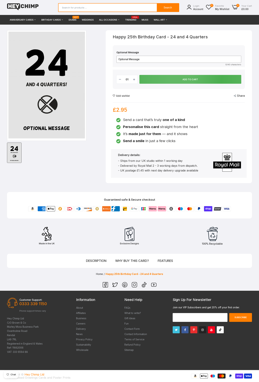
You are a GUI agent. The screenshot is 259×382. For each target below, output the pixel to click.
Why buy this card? (132, 261)
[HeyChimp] (23, 7)
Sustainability (83, 344)
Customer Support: (30, 299)
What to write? (132, 312)
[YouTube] (153, 286)
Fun (126, 323)
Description (96, 261)
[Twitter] (115, 286)
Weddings (88, 19)
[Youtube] (211, 329)
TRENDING (130, 18)
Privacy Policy (84, 339)
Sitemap (129, 349)
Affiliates (81, 312)
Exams (72, 18)
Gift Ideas (129, 318)
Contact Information (135, 334)
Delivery (81, 328)
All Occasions (108, 19)
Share (241, 95)
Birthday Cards (51, 19)
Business (81, 318)
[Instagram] (135, 286)
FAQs (127, 307)
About (79, 307)
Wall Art (159, 19)
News (79, 334)
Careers (80, 323)
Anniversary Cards (22, 19)
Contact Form (132, 328)
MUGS (145, 19)
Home (99, 273)
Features (165, 261)
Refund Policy (132, 344)
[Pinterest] (125, 286)
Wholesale (82, 349)
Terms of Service (134, 339)
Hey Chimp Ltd (34, 374)
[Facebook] (106, 286)
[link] (252, 356)
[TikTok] (144, 286)
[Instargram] (202, 329)
